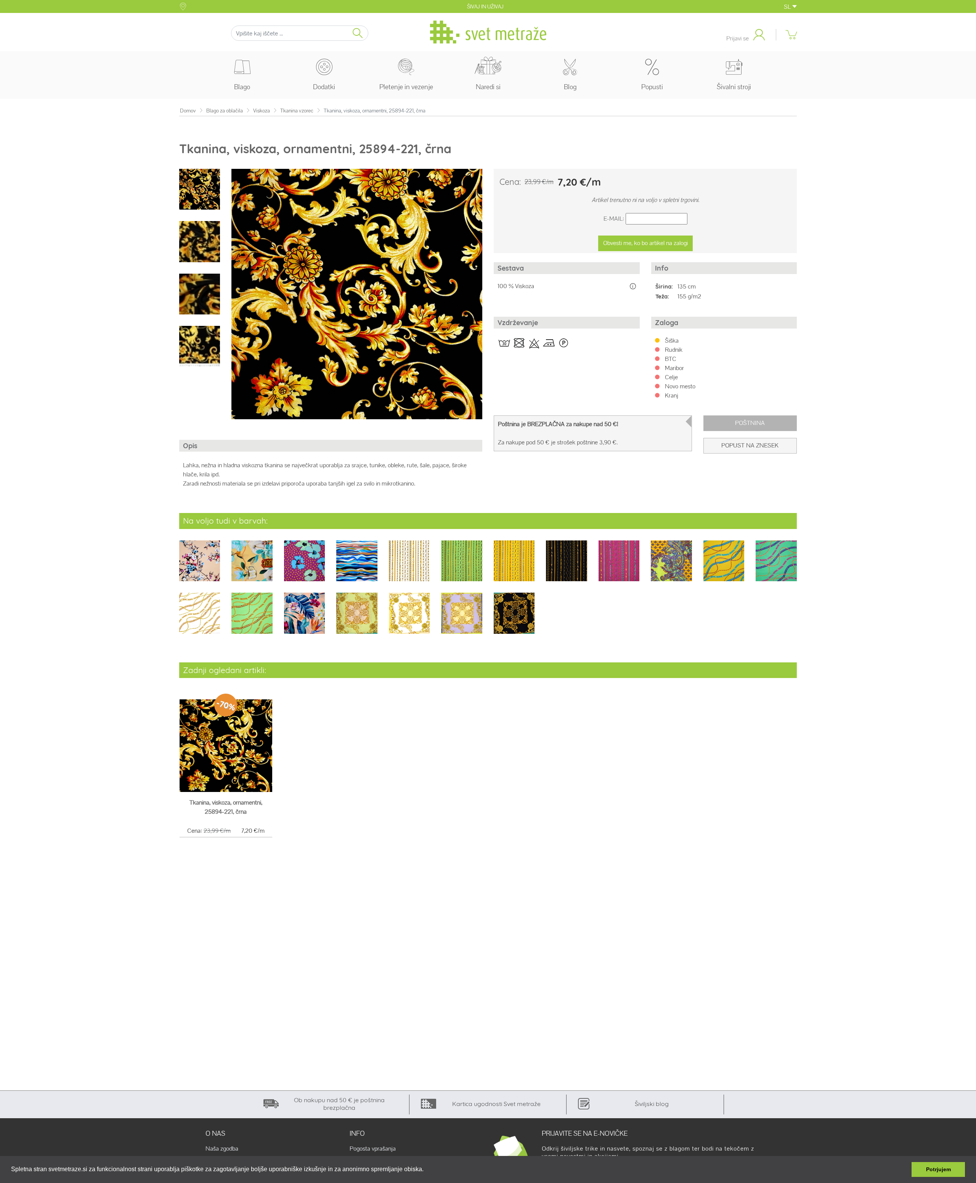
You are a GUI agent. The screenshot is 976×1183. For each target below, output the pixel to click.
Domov (188, 110)
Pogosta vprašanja (373, 1149)
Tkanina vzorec (296, 110)
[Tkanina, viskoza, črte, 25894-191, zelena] (461, 566)
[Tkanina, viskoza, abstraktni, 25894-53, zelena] (251, 618)
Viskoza (261, 110)
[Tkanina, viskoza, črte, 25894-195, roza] (619, 566)
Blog (570, 86)
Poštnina (750, 423)
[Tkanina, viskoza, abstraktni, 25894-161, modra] (356, 566)
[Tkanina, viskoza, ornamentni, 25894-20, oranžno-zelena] (671, 566)
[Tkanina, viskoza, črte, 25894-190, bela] (409, 566)
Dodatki (324, 86)
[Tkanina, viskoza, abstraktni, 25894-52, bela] (199, 618)
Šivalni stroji (734, 86)
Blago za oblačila (224, 110)
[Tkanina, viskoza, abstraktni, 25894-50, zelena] (776, 566)
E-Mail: (614, 219)
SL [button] (788, 7)
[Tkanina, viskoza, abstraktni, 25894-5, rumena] (723, 566)
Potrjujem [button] (938, 1169)
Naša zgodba (221, 1149)
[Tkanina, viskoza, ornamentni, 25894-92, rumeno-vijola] (461, 618)
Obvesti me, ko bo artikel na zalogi (645, 243)
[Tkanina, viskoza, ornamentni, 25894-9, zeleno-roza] (356, 618)
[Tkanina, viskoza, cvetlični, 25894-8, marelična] (304, 618)
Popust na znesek (750, 445)
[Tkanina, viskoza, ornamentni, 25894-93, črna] (514, 618)
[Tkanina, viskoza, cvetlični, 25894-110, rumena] (251, 566)
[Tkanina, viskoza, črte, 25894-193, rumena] (514, 566)
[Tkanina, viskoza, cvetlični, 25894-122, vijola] (304, 566)
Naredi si (488, 86)
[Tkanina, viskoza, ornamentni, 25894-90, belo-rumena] (409, 618)
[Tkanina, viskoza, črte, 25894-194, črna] (566, 566)
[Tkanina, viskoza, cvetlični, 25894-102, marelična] (199, 566)
